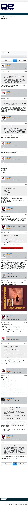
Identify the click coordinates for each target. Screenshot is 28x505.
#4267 (25, 214)
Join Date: (9, 67)
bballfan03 (9, 64)
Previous (5, 60)
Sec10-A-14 (9, 273)
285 (15, 60)
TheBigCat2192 (10, 398)
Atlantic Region (13, 16)
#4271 (25, 322)
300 (20, 60)
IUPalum (8, 225)
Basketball (8, 16)
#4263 (25, 123)
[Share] (26, 68)
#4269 (25, 260)
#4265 (25, 164)
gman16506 (9, 253)
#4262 (25, 98)
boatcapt (9, 116)
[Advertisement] (14, 34)
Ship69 (8, 91)
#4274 (25, 405)
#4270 (25, 280)
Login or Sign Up (23, 0)
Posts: (16, 67)
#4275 (25, 442)
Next (24, 60)
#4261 (25, 71)
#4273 (25, 375)
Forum (4, 16)
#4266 (25, 184)
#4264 (25, 149)
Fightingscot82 (10, 368)
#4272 (25, 343)
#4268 (25, 232)
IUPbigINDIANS (10, 207)
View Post (19, 235)
